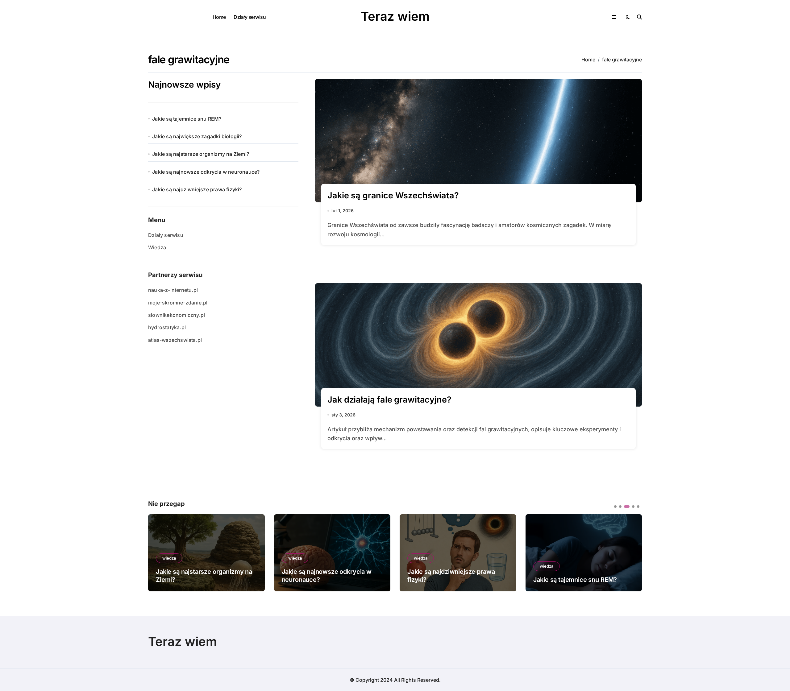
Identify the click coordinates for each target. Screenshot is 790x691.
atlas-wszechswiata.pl (175, 340)
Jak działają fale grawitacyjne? (389, 400)
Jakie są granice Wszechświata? (393, 195)
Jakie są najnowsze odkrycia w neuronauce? (206, 172)
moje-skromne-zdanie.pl (177, 303)
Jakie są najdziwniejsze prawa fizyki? (197, 189)
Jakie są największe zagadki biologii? (197, 136)
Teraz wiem (395, 16)
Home (219, 17)
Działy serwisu (250, 17)
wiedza (209, 558)
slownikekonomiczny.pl (176, 315)
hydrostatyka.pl (167, 327)
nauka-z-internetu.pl (173, 290)
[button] (632, 552)
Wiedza (157, 247)
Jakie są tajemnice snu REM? (186, 119)
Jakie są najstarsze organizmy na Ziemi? (200, 154)
